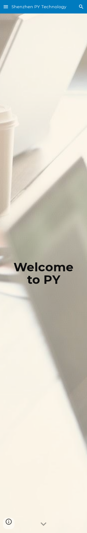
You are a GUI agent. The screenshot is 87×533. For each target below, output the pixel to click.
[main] (43, 273)
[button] (6, 6)
